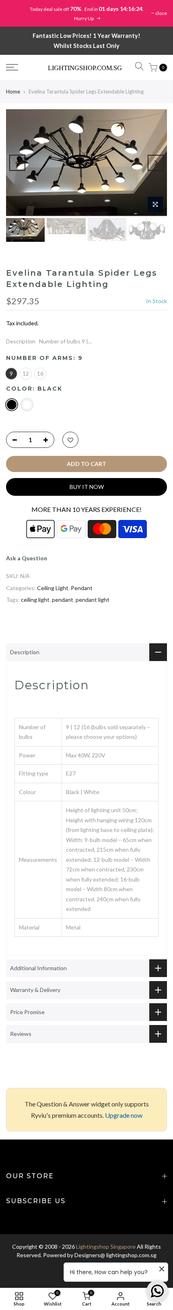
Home (13, 91)
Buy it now (87, 486)
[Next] (156, 163)
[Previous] (17, 163)
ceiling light (35, 599)
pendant (62, 599)
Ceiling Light (52, 587)
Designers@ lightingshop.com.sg (115, 1255)
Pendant (82, 587)
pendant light (92, 599)
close (161, 13)
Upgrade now (123, 1115)
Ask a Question (26, 558)
